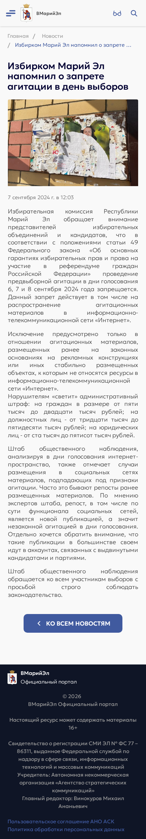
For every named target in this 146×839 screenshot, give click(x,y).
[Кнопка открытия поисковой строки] (133, 13)
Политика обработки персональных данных (66, 829)
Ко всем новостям (78, 623)
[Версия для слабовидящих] (117, 13)
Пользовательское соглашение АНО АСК (61, 821)
